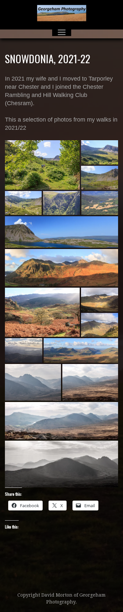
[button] (42, 164)
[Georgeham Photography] (61, 13)
